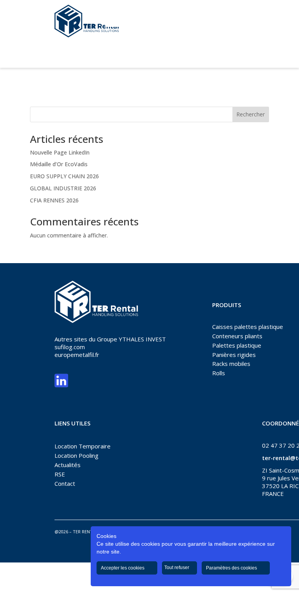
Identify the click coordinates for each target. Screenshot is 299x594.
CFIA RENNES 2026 (54, 200)
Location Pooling (76, 455)
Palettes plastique (236, 345)
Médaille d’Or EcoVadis (59, 164)
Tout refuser (177, 567)
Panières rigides (234, 355)
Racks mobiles (231, 363)
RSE (60, 474)
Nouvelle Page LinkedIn (60, 152)
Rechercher (250, 114)
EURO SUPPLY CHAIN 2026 (64, 176)
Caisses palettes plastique (247, 326)
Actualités (68, 465)
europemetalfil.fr (77, 355)
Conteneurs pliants (237, 336)
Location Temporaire (83, 446)
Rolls (218, 373)
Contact (65, 483)
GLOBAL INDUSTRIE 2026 (63, 188)
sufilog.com (70, 347)
